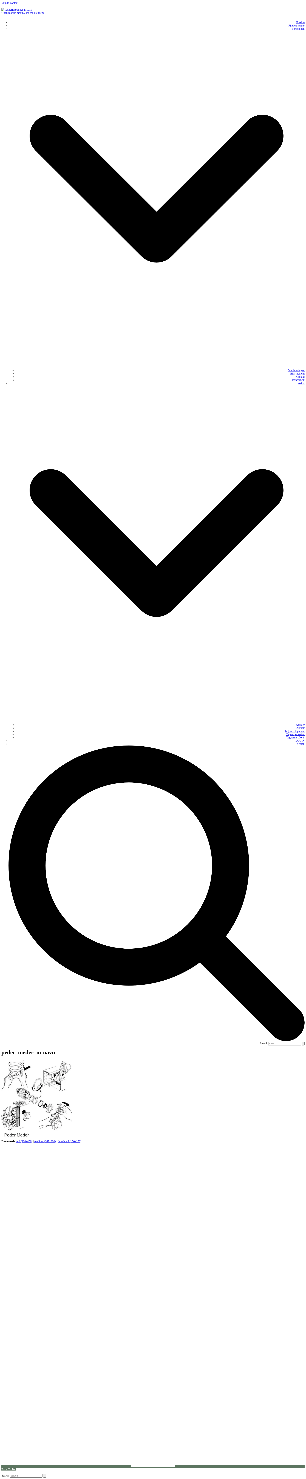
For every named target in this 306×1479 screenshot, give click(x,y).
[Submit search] (303, 1043)
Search (264, 1043)
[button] (22, 12)
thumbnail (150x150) (69, 1141)
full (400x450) (24, 1141)
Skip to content (9, 2)
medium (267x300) (45, 1141)
